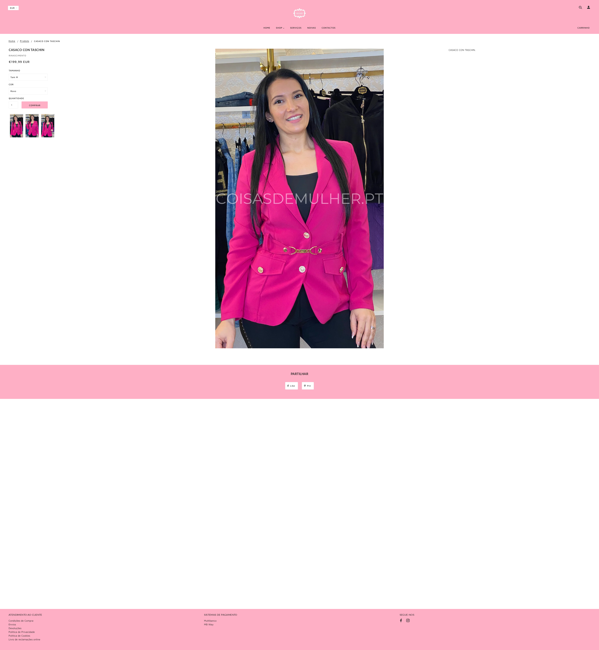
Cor (11, 84)
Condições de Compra (21, 620)
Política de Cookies (19, 635)
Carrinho (583, 27)
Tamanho (14, 70)
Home (12, 41)
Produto (24, 41)
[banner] (299, 13)
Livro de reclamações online (24, 639)
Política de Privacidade (22, 631)
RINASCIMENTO (17, 55)
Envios (12, 624)
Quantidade (13, 98)
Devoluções (15, 628)
